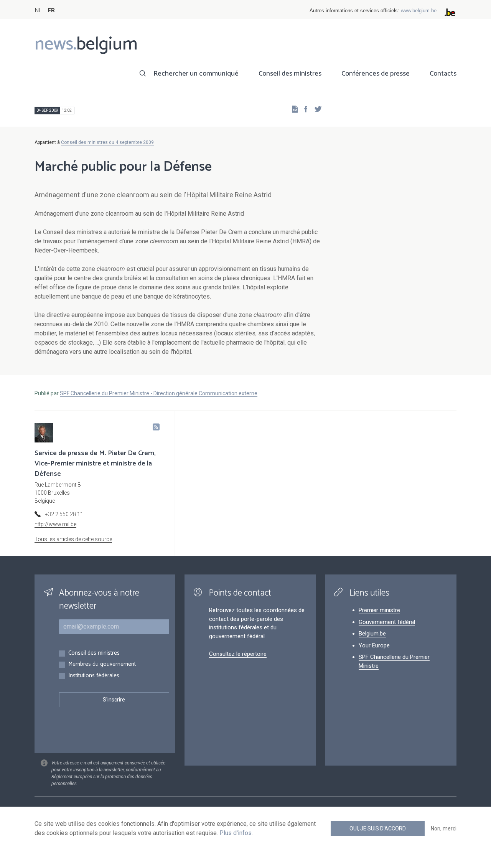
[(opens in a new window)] (303, 109)
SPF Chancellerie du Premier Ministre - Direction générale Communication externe (158, 393)
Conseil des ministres (290, 73)
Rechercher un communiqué (196, 73)
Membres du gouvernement (102, 664)
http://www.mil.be (55, 524)
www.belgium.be (419, 10)
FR (51, 10)
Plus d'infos (235, 833)
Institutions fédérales (93, 676)
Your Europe (374, 645)
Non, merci (443, 828)
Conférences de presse (375, 73)
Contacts (443, 73)
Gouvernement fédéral (387, 622)
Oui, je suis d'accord (377, 828)
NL (38, 10)
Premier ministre (379, 610)
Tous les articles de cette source (73, 539)
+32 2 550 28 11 (64, 514)
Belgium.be (372, 633)
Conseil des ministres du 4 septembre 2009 (107, 142)
